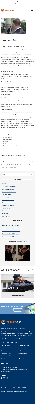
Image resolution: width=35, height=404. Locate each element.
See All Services (6, 216)
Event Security (5, 197)
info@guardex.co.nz (7, 371)
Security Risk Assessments (9, 210)
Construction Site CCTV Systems (10, 234)
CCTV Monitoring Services (9, 186)
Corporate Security (7, 194)
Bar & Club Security (7, 183)
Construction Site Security (9, 192)
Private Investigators (7, 202)
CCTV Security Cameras (8, 189)
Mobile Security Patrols (8, 200)
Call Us (18, 310)
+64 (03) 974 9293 (14, 5)
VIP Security (5, 213)
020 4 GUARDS (25, 5)
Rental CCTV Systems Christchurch (11, 231)
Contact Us (4, 155)
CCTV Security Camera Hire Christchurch (12, 228)
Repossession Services (8, 205)
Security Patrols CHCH (8, 236)
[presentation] (28, 269)
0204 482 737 (13, 367)
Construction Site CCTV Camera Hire (11, 225)
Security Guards (6, 208)
